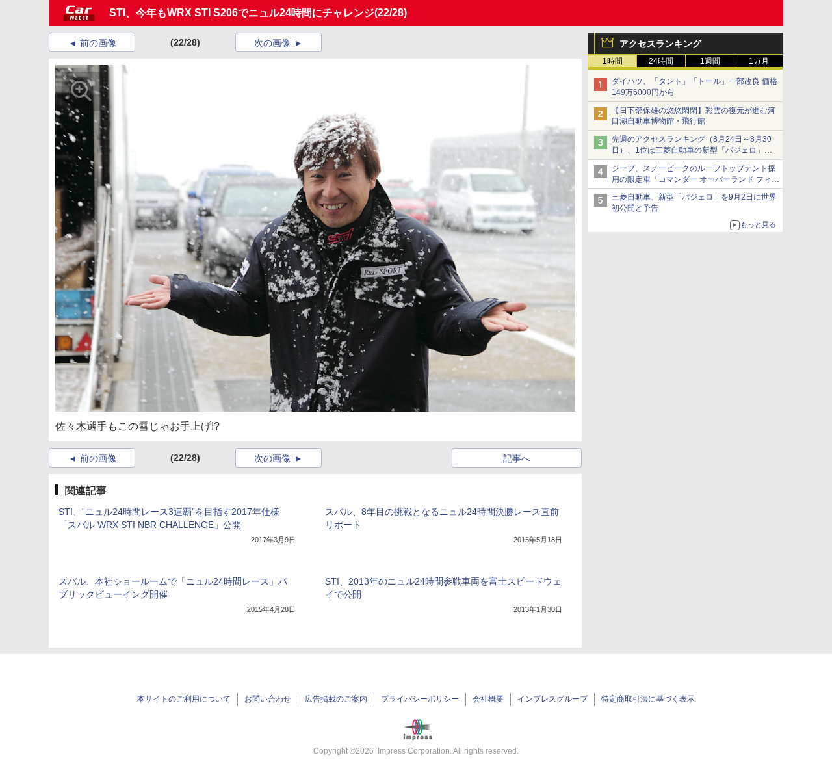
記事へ (516, 458)
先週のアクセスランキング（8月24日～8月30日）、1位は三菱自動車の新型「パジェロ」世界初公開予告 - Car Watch (692, 150)
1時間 (613, 61)
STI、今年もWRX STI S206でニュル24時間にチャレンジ (241, 12)
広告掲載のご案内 (336, 699)
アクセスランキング (660, 43)
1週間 (710, 61)
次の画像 (272, 43)
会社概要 (488, 699)
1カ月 (759, 61)
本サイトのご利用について (184, 699)
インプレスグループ (552, 699)
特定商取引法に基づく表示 (648, 699)
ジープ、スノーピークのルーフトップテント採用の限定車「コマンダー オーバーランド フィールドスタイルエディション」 (695, 179)
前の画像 (98, 43)
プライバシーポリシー (420, 699)
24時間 (661, 61)
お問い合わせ (267, 699)
